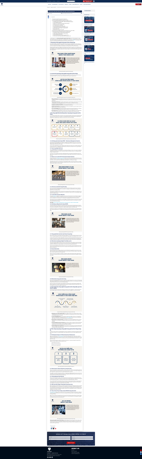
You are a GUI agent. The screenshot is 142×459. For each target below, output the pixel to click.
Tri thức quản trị (61, 4)
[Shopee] (94, 1)
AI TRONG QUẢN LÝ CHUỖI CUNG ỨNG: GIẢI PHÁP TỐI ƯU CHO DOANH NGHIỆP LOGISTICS (89, 24)
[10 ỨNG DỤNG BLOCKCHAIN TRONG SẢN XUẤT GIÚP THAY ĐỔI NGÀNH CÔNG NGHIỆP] (89, 39)
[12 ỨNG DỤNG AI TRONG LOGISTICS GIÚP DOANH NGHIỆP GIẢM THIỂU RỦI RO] (89, 29)
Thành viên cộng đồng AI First (75, 453)
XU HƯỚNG (70, 4)
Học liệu (81, 4)
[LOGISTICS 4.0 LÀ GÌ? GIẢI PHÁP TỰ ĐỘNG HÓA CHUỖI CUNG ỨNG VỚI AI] (89, 58)
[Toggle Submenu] (82, 4)
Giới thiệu (49, 4)
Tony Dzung (50, 13)
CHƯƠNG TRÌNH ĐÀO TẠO (75, 4)
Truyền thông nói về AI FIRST (75, 452)
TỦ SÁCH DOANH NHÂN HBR (86, 4)
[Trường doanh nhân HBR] (49, 449)
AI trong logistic (61, 336)
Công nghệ (66, 4)
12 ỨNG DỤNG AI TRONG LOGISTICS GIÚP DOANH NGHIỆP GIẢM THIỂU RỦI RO (89, 33)
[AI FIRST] (2, 4)
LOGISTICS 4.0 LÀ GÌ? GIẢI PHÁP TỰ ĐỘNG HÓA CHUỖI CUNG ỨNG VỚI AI (89, 62)
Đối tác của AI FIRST (74, 451)
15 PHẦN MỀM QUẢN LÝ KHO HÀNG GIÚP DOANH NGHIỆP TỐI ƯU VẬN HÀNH (89, 53)
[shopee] (52, 457)
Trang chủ (48, 7)
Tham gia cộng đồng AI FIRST (138, 4)
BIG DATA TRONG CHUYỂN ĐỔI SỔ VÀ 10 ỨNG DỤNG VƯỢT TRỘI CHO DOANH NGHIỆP (65, 202)
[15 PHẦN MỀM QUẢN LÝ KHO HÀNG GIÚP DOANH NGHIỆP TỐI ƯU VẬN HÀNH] (89, 48)
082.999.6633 (54, 1)
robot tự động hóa (69, 317)
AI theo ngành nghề (54, 4)
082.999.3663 (58, 1)
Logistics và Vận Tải (53, 7)
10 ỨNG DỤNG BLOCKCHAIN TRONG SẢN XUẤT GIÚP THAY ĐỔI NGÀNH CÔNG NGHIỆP (89, 43)
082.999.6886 (50, 1)
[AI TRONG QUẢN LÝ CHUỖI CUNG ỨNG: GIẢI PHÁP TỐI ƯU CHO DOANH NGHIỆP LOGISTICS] (89, 20)
